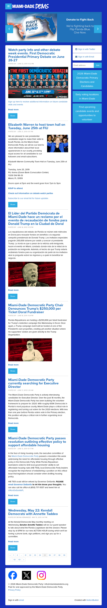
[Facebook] (15, 575)
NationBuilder (93, 600)
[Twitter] (29, 575)
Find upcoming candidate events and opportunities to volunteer (87, 113)
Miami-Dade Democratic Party (25, 456)
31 (25, 555)
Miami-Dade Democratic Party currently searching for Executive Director (33, 383)
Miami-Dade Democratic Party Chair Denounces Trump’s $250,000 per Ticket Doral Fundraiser (35, 308)
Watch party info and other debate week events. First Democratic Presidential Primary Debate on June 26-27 (36, 55)
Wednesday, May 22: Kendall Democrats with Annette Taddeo (33, 512)
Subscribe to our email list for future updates (28, 198)
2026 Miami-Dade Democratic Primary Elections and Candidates (87, 80)
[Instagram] (44, 575)
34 (40, 555)
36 (50, 555)
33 (35, 555)
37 (54, 555)
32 (30, 555)
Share (12, 116)
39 (64, 555)
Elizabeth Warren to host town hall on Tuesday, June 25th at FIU (36, 126)
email (21, 600)
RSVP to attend (15, 188)
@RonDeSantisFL (16, 490)
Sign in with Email (86, 56)
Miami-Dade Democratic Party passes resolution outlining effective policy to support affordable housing (37, 441)
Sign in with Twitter (86, 49)
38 (59, 555)
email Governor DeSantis (20, 484)
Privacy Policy (14, 590)
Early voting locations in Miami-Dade (87, 96)
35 (45, 555)
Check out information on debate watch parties (30, 193)
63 (19, 560)
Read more (13, 109)
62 (15, 560)
